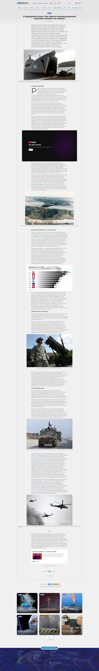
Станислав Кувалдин (50, 575)
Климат (19, 7)
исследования (52, 299)
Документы (20, 663)
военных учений (44, 477)
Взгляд (39, 3)
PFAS (68, 7)
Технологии (44, 7)
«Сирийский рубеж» (44, 459)
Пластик (31, 7)
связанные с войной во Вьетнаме (39, 183)
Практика (45, 3)
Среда (50, 3)
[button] (49, 584)
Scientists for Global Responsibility (39, 237)
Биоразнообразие (57, 7)
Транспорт (54, 565)
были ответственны (48, 298)
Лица (55, 3)
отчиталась (61, 322)
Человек (25, 7)
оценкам (35, 292)
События (34, 3)
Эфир (59, 3)
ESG (65, 7)
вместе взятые (50, 240)
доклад (57, 377)
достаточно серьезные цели (38, 490)
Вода (50, 7)
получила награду (35, 331)
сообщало (49, 408)
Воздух (37, 7)
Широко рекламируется (48, 480)
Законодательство (76, 7)
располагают (41, 304)
